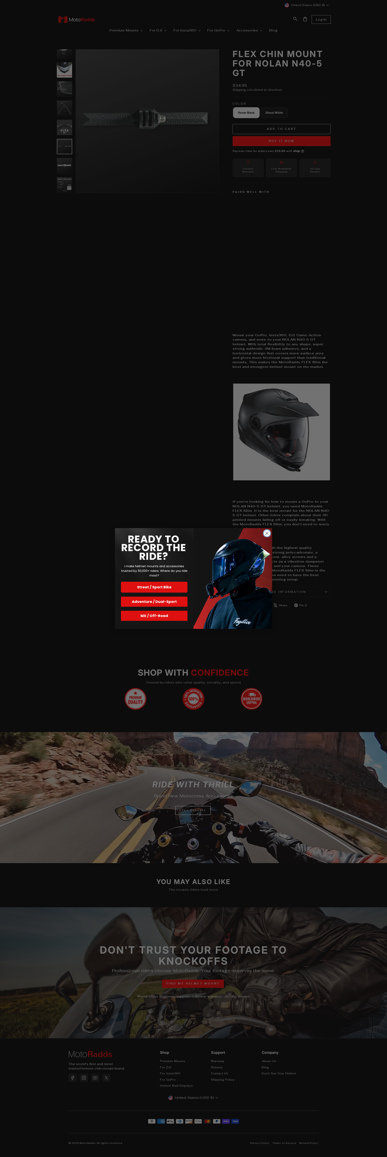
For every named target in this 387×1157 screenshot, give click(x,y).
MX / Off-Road (154, 615)
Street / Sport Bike (154, 587)
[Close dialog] (266, 533)
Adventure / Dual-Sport (154, 601)
